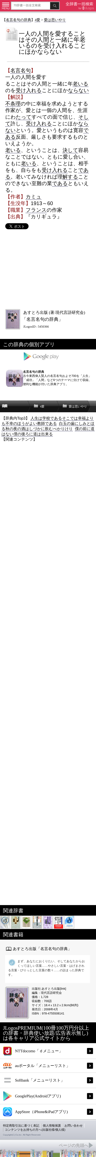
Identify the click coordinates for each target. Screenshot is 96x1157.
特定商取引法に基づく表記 (21, 1125)
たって (24, 117)
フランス (36, 210)
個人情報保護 (52, 1125)
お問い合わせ (73, 1125)
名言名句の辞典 (18, 20)
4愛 (37, 20)
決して (70, 150)
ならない (78, 90)
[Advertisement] (48, 269)
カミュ (33, 196)
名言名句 (20, 70)
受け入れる (29, 90)
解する (70, 177)
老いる (80, 84)
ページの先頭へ (73, 1145)
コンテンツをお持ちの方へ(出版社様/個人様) (35, 1129)
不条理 (13, 103)
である (60, 183)
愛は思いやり (55, 20)
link (63, 988)
